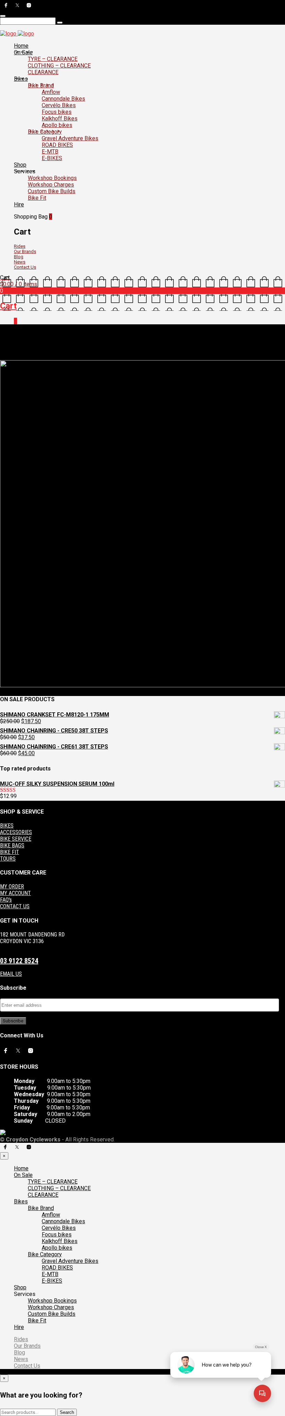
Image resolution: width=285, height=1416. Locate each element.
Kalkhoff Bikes (60, 118)
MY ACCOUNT (15, 893)
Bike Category (45, 131)
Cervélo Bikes (59, 105)
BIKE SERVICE (15, 839)
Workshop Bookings (52, 178)
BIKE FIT (9, 852)
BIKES (7, 825)
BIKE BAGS (12, 845)
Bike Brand (41, 85)
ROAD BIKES (57, 145)
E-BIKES (52, 158)
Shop (20, 164)
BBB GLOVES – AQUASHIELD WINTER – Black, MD (112, 357)
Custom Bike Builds (51, 191)
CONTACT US (15, 906)
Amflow (51, 92)
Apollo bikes (57, 125)
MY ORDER (12, 886)
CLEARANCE (43, 72)
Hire (19, 204)
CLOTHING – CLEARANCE (59, 65)
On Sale (23, 52)
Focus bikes (57, 112)
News (19, 261)
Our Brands (25, 251)
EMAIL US (11, 974)
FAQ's (6, 899)
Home (21, 45)
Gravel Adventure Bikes (70, 138)
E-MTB (50, 151)
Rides (19, 246)
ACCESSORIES (16, 832)
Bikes (21, 79)
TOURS (8, 858)
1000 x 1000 (44, 357)
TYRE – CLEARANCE (53, 59)
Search (67, 1412)
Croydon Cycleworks (189, 357)
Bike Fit (37, 198)
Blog (18, 256)
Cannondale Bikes (63, 98)
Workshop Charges (51, 184)
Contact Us (25, 267)
